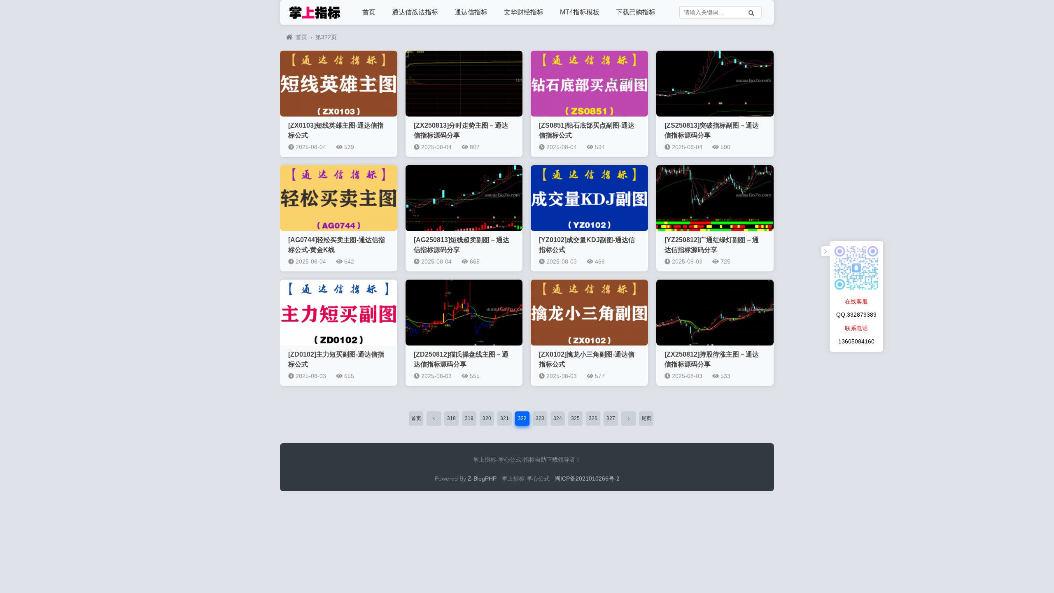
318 (451, 418)
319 (469, 418)
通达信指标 (471, 12)
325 (575, 418)
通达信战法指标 (415, 12)
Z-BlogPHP (482, 478)
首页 (368, 12)
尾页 (646, 418)
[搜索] (751, 12)
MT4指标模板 (579, 12)
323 (540, 418)
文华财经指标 (523, 12)
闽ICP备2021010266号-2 (587, 478)
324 (557, 418)
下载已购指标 (635, 12)
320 (487, 418)
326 (593, 418)
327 (610, 418)
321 (504, 418)
